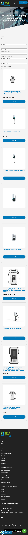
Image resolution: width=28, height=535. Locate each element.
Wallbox (3, 458)
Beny (2, 443)
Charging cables (5, 477)
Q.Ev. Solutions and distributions (19, 525)
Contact (3, 499)
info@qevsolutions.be (6, 508)
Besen (2, 446)
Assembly (3, 494)
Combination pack (5, 482)
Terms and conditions (18, 524)
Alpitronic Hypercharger (7, 453)
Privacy (7, 525)
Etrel (2, 448)
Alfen (2, 450)
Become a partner (5, 496)
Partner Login (23, 2)
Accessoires (4, 479)
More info (14, 101)
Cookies (11, 525)
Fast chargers (4, 472)
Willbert (3, 460)
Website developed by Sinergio (8, 524)
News (2, 491)
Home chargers (4, 475)
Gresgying (3, 463)
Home (2, 489)
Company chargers (5, 470)
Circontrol (3, 455)
